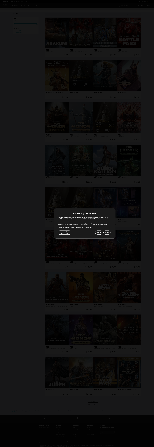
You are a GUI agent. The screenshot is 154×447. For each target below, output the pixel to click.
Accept (107, 232)
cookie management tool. (80, 220)
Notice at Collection (93, 218)
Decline (99, 232)
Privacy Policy (84, 218)
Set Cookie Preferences (64, 232)
